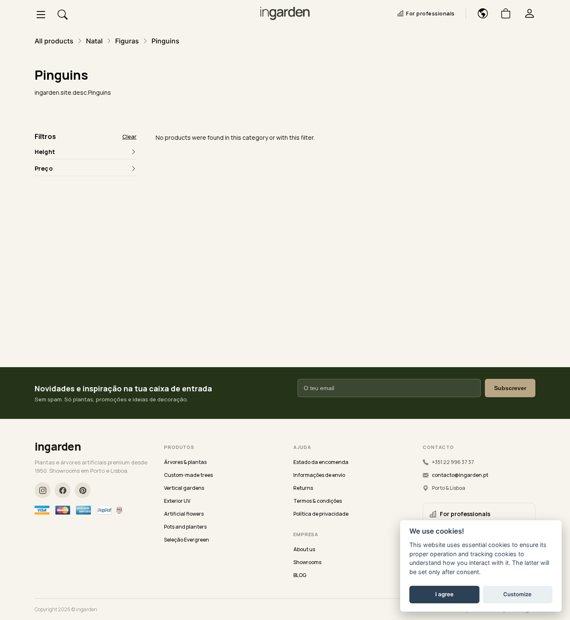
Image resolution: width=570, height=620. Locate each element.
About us (304, 549)
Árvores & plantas (185, 462)
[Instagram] (42, 490)
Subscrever (510, 388)
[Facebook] (63, 490)
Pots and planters (185, 526)
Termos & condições (317, 500)
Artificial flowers (184, 513)
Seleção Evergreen (186, 539)
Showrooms (307, 562)
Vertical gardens (184, 487)
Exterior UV (177, 500)
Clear (129, 136)
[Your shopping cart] (502, 13)
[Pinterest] (83, 490)
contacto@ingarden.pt (460, 475)
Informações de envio (319, 475)
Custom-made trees (188, 475)
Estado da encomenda (320, 462)
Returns (303, 487)
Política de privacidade (320, 513)
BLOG (299, 575)
